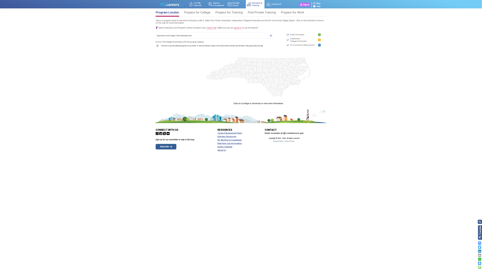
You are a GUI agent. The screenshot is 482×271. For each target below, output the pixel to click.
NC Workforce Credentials (230, 140)
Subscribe (164, 146)
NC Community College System (302, 45)
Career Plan (212, 28)
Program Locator (167, 12)
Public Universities (297, 35)
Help (318, 6)
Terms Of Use (289, 141)
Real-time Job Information (230, 143)
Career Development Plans (230, 133)
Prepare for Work (292, 12)
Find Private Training (262, 12)
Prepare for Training (229, 12)
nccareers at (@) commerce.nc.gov (287, 133)
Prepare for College (197, 12)
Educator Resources (227, 137)
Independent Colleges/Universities (298, 40)
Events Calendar (225, 147)
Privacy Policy (278, 141)
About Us (222, 150)
